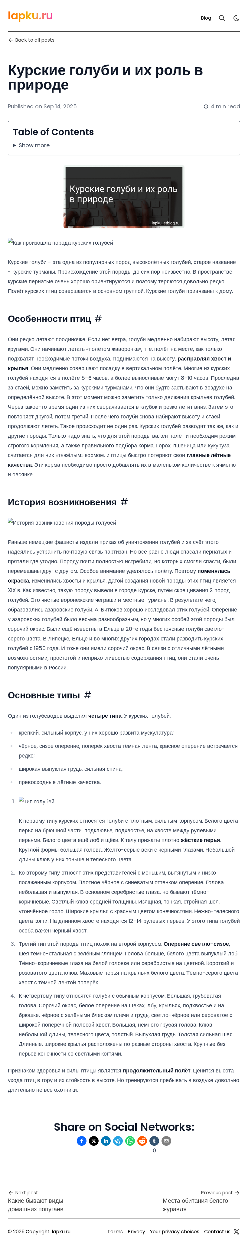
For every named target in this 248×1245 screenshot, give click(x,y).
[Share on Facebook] (81, 1141)
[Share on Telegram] (118, 1141)
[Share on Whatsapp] (130, 1141)
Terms (115, 1231)
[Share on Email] (166, 1141)
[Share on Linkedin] (106, 1141)
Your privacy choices (174, 1231)
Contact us (217, 1231)
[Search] (222, 18)
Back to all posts (34, 40)
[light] (236, 18)
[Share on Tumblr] (154, 1141)
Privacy (136, 1231)
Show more (34, 145)
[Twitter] (236, 1231)
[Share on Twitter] (94, 1141)
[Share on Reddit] (142, 1141)
